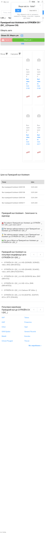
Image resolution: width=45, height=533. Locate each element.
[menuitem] (32, 2)
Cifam (4, 327)
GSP (3, 322)
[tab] (22, 224)
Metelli (4, 336)
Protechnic (28, 322)
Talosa (26, 317)
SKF (3, 317)
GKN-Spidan (6, 331)
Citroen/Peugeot (7, 341)
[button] (22, 224)
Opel (26, 327)
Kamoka (27, 336)
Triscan (26, 341)
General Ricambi (30, 331)
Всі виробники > (35, 345)
